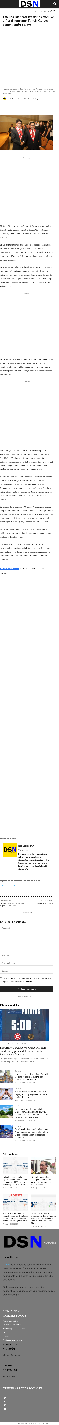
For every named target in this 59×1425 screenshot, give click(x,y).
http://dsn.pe (23, 850)
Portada (4, 573)
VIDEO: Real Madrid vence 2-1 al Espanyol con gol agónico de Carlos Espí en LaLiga (31, 1094)
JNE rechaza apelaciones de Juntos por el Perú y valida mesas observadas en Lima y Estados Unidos (42, 1180)
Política (53, 11)
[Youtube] (15, 885)
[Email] (32, 106)
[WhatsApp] (19, 106)
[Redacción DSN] (5, 98)
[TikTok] (5, 1402)
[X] (12, 106)
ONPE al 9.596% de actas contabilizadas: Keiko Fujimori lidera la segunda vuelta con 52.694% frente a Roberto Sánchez (43, 1218)
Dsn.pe (6, 1264)
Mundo (17, 1106)
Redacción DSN (15, 99)
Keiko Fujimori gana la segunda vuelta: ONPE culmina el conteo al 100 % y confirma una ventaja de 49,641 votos (15, 1180)
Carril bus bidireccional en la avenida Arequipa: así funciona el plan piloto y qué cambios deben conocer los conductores (31, 1133)
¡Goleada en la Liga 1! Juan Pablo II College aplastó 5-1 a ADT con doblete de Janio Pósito (31, 1077)
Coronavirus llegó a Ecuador (43, 903)
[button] (4, 4)
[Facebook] (6, 106)
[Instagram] (5, 1398)
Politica (44, 569)
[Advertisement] (29, 55)
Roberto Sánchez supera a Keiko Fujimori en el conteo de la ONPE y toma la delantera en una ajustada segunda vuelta (15, 1217)
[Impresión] (25, 106)
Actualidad (18, 1126)
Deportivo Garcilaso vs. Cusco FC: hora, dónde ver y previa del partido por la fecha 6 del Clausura (23, 1051)
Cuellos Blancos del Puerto (29, 569)
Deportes (3, 1044)
